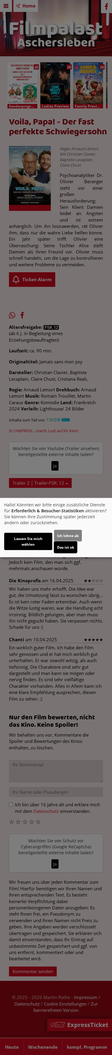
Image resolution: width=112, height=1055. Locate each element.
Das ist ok (65, 547)
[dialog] (56, 527)
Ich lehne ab (68, 535)
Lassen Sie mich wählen (28, 541)
